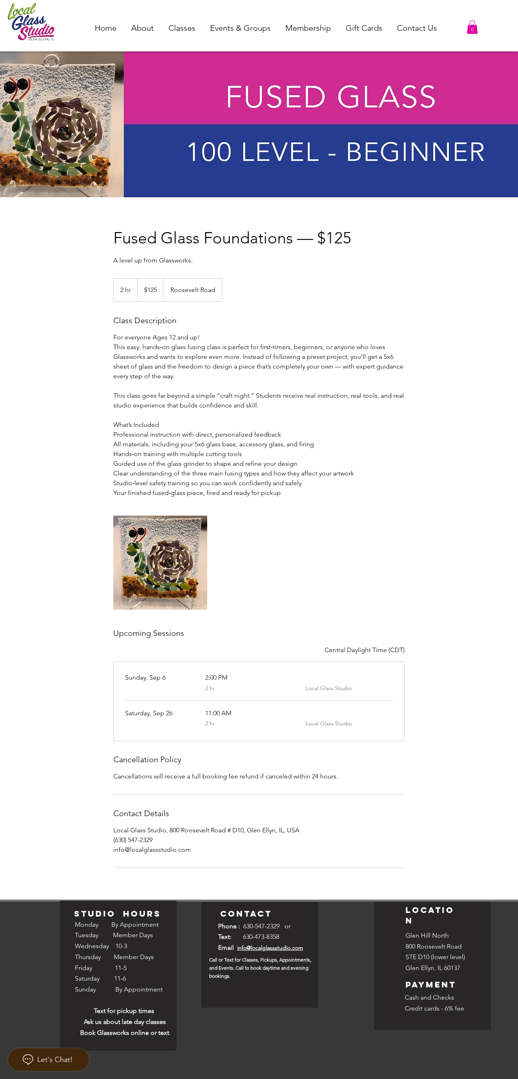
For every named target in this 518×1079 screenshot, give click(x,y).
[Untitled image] (160, 563)
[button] (142, 28)
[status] (365, 650)
